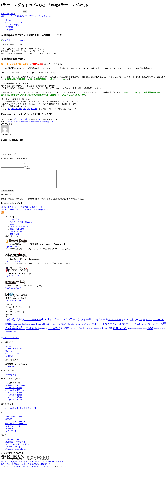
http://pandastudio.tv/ (13, 288)
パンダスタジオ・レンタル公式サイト (21, 408)
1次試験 (10, 319)
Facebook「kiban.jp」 (13, 447)
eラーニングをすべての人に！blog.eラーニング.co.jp (28, 466)
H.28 (140, 320)
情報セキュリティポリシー (16, 424)
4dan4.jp (46, 319)
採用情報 (28, 461)
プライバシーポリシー (14, 426)
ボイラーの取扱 (102, 324)
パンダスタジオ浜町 (13, 388)
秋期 (129, 328)
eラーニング (19, 119)
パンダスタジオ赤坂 (13, 392)
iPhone (150, 320)
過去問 (8, 331)
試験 (142, 328)
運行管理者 (162, 328)
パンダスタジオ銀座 (13, 395)
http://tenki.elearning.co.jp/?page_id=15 (22, 109)
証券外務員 (136, 328)
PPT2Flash (9, 324)
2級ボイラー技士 (32, 319)
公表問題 (65, 328)
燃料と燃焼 (106, 328)
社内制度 (35, 461)
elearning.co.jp (10, 375)
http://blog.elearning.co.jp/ (14, 300)
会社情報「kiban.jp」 (13, 439)
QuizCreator (26, 324)
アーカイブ (10, 307)
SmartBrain (36, 324)
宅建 (72, 328)
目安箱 (24, 464)
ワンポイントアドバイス (152, 324)
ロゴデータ (45, 464)
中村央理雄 (32, 328)
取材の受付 (10, 419)
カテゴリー (10, 312)
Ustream (45, 323)
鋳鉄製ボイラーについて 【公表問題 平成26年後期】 (24, 210)
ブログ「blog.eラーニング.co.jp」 (18, 444)
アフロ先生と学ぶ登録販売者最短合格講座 (63, 324)
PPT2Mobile (17, 324)
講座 (145, 328)
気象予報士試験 (35, 122)
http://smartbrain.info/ (13, 247)
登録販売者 (120, 328)
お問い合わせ (6, 464)
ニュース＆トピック (13, 349)
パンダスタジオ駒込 (13, 397)
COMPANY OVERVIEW (49, 461)
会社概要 (9, 356)
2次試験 (19, 319)
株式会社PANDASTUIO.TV (16, 385)
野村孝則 (13, 331)
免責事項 (9, 428)
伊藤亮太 (43, 328)
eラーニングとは (12, 353)
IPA (144, 320)
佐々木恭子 (13, 122)
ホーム (8, 346)
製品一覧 (9, 351)
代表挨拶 (12, 461)
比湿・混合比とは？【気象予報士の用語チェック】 (23, 207)
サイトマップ (10, 431)
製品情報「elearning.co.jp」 (16, 442)
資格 (27, 119)
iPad (147, 320)
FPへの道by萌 (131, 319)
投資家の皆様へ (34, 464)
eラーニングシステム (114, 320)
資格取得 (156, 328)
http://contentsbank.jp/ (13, 276)
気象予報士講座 (91, 328)
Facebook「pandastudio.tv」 (16, 449)
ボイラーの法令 (133, 324)
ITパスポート (158, 320)
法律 (99, 328)
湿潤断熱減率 (47, 122)
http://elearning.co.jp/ (13, 261)
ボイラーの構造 (117, 324)
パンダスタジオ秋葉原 (14, 390)
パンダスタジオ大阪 (13, 400)
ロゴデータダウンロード (15, 421)
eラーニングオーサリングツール (88, 319)
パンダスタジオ (85, 323)
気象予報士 (23, 122)
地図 (61, 461)
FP (122, 320)
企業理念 (20, 461)
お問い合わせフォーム (14, 417)
